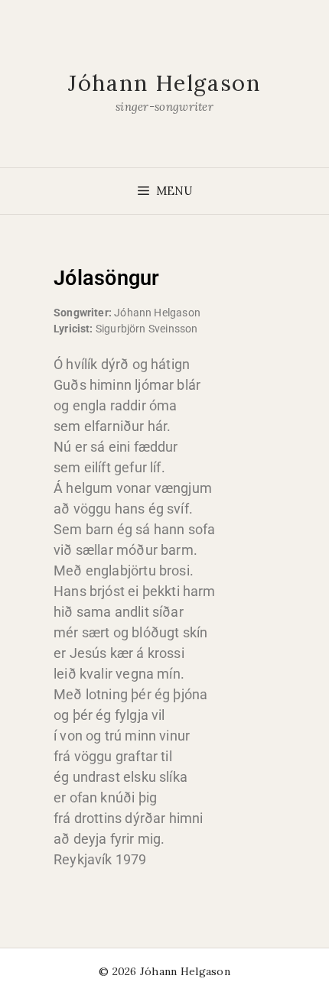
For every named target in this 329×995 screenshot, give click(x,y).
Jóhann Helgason (164, 83)
